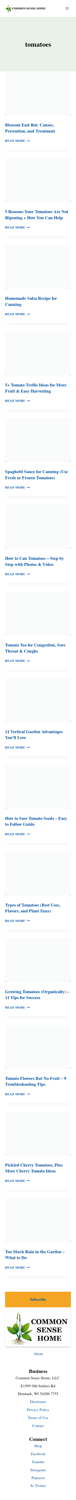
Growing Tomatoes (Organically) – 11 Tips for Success (37, 994)
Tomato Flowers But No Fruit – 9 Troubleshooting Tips (35, 1081)
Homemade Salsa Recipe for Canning (31, 301)
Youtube (38, 1461)
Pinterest (38, 1477)
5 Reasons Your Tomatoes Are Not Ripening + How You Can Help (36, 214)
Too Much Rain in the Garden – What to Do (35, 1254)
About (38, 1353)
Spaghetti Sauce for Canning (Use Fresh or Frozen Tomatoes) (36, 474)
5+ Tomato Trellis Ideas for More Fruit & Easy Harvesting (35, 388)
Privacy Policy (38, 1409)
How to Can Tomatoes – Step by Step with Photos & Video (34, 561)
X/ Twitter (38, 1485)
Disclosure (38, 1401)
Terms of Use (38, 1417)
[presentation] (38, 93)
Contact (38, 1425)
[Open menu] (67, 8)
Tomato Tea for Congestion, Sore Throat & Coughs (35, 648)
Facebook (38, 1453)
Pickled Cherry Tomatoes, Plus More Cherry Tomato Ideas (34, 1168)
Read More (17, 140)
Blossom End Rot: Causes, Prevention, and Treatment (30, 128)
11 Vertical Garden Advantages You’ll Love (34, 734)
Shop (38, 1445)
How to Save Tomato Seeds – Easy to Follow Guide (36, 821)
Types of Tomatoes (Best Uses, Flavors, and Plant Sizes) (32, 908)
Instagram (38, 1469)
